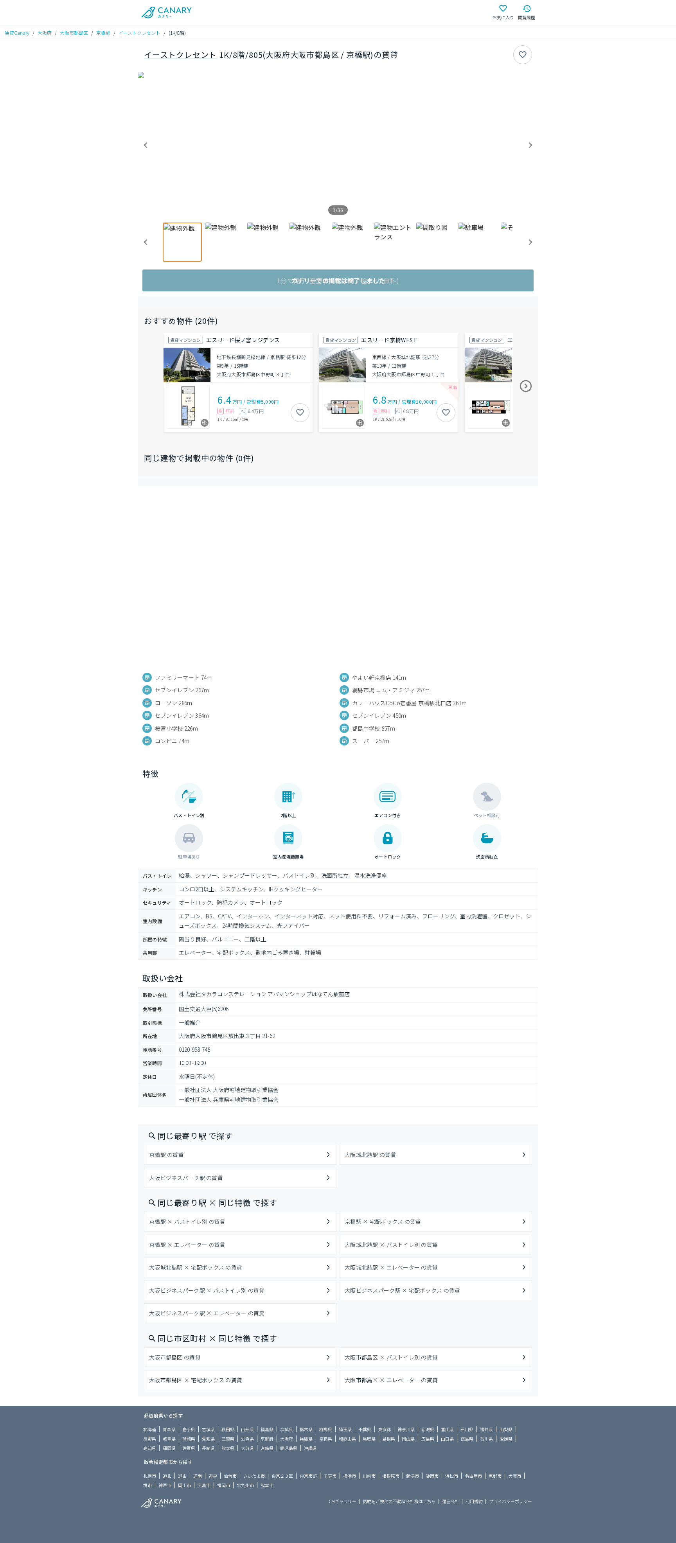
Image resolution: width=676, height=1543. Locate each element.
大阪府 (45, 32)
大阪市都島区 (74, 32)
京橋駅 (103, 32)
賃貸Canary (17, 32)
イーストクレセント (139, 32)
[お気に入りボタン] (522, 54)
